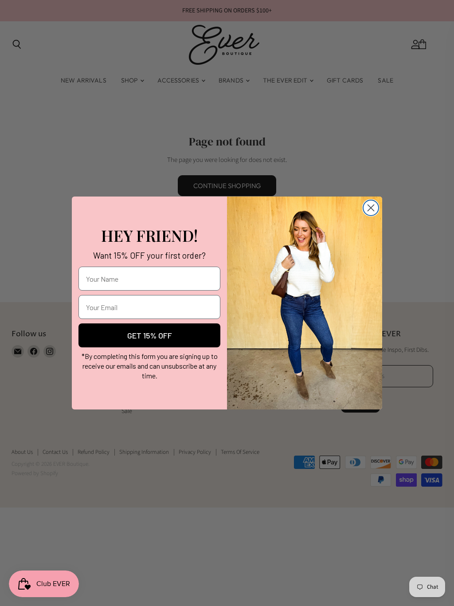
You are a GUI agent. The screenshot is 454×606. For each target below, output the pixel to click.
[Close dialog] (371, 208)
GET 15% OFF (149, 335)
